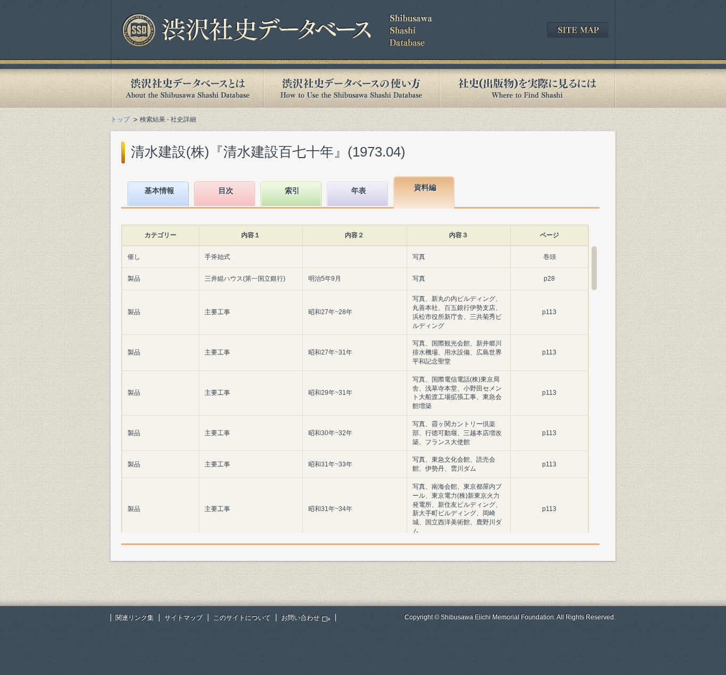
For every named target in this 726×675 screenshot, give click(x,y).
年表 (358, 190)
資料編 (425, 187)
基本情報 (159, 190)
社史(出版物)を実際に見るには (527, 88)
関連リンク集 (134, 617)
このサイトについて (242, 617)
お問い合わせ (300, 617)
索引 (292, 190)
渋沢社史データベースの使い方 (351, 88)
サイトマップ (183, 617)
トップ (120, 119)
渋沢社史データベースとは (187, 88)
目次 (225, 190)
